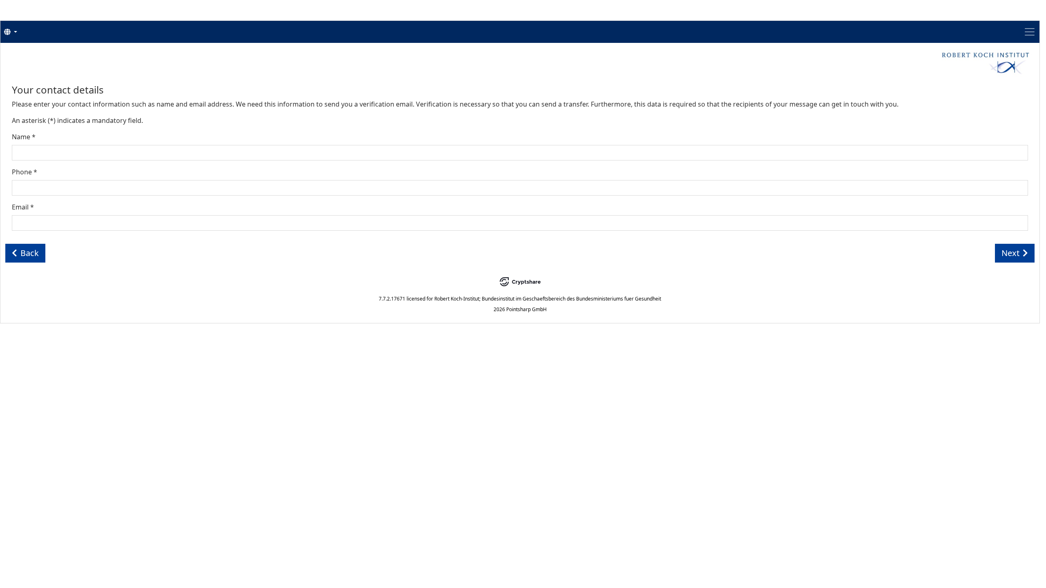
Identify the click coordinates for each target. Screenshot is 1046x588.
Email (23, 207)
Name (24, 136)
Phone (24, 171)
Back (29, 252)
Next (1010, 252)
